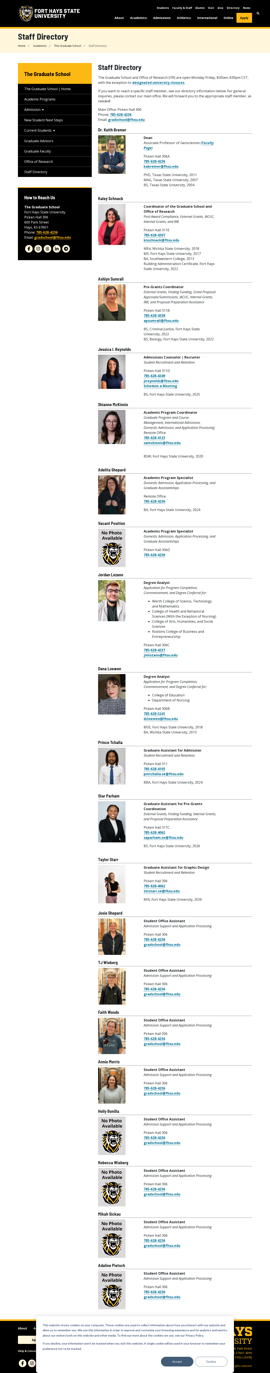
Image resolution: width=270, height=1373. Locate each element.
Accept (177, 1361)
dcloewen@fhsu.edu (161, 718)
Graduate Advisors (38, 141)
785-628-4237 (154, 650)
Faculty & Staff (182, 8)
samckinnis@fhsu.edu (162, 442)
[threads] (47, 248)
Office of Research (38, 161)
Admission (32, 109)
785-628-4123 (154, 437)
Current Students (38, 130)
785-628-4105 (154, 769)
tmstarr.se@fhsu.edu (162, 891)
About (119, 18)
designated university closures (158, 82)
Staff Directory (35, 172)
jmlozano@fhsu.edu (161, 655)
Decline (211, 1361)
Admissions (162, 18)
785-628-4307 (154, 235)
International (207, 18)
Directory (233, 8)
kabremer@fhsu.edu (161, 166)
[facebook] (29, 248)
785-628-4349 (154, 375)
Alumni (200, 8)
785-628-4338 (154, 315)
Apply (244, 18)
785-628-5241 (154, 713)
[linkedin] (56, 248)
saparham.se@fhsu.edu (163, 837)
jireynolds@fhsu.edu (161, 381)
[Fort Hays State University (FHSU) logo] (49, 13)
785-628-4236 (120, 114)
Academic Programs (39, 99)
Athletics (184, 18)
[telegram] (66, 248)
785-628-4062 (154, 832)
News (246, 8)
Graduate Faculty (37, 151)
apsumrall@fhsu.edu (161, 320)
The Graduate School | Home (47, 89)
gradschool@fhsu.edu (126, 119)
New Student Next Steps (43, 120)
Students (163, 8)
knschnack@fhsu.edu (161, 240)
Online (228, 18)
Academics (138, 18)
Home (22, 46)
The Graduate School (67, 46)
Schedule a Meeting (160, 386)
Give (220, 8)
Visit (211, 8)
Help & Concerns (29, 1351)
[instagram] (38, 248)
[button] (258, 13)
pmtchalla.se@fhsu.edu (164, 774)
